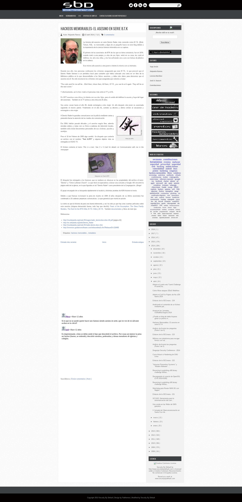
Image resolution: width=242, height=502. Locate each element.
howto (164, 207)
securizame (155, 217)
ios (153, 181)
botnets (178, 209)
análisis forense (172, 166)
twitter (165, 177)
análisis (166, 205)
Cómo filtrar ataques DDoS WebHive (166, 291)
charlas (166, 181)
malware (176, 162)
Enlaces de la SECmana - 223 (164, 334)
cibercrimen (156, 187)
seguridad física (155, 203)
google (177, 179)
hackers (160, 189)
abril (155, 281)
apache (163, 203)
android (169, 169)
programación (164, 211)
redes (177, 215)
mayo (155, 277)
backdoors (176, 213)
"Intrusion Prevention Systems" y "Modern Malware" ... (165, 365)
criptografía (170, 199)
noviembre (157, 253)
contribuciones (170, 159)
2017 (153, 233)
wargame (172, 211)
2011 (153, 439)
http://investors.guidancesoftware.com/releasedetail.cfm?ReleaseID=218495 (91, 227)
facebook (159, 181)
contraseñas (165, 193)
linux (175, 169)
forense (168, 197)
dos (152, 201)
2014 (153, 246)
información (171, 215)
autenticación (154, 193)
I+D (79, 15)
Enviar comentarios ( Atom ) (81, 379)
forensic (165, 215)
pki (166, 183)
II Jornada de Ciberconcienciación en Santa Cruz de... (166, 411)
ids (151, 211)
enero (155, 426)
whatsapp (173, 185)
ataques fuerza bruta (167, 213)
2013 (153, 431)
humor (170, 207)
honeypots (175, 195)
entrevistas (154, 179)
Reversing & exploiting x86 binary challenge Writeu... (165, 371)
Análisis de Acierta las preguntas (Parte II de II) (165, 329)
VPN (160, 205)
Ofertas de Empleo (90, 15)
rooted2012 (175, 201)
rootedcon (157, 185)
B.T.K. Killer (92, 209)
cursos (178, 199)
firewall (160, 201)
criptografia (174, 177)
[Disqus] (102, 278)
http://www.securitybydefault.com (161, 469)
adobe (159, 213)
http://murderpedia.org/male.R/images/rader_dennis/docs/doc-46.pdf (88, 220)
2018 (153, 229)
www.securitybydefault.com (165, 478)
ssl (177, 181)
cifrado (178, 175)
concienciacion (154, 199)
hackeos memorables (79, 233)
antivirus (161, 175)
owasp (170, 187)
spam (170, 183)
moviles (155, 211)
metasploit (169, 191)
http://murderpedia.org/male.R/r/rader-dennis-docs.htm (83, 225)
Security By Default (106, 498)
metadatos (92, 233)
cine (168, 195)
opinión (176, 183)
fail (156, 201)
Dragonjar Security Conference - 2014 (166, 350)
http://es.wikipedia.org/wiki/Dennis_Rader (78, 223)
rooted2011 (154, 205)
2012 (153, 435)
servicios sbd (174, 217)
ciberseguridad (171, 203)
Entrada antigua (138, 242)
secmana (157, 159)
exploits (153, 189)
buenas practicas (174, 205)
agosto (156, 265)
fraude (164, 187)
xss (179, 193)
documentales (116, 209)
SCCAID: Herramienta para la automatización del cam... (163, 399)
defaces (159, 215)
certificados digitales (158, 195)
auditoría (170, 175)
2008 (153, 451)
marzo (155, 418)
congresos (173, 171)
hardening (164, 171)
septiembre (157, 261)
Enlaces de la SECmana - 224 (164, 301)
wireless (164, 209)
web (156, 197)
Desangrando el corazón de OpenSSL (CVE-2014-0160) (166, 377)
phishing (173, 193)
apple (153, 183)
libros (169, 173)
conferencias (156, 177)
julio (155, 269)
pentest (155, 171)
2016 (153, 237)
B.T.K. (101, 209)
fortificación (157, 207)
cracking (163, 199)
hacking (160, 166)
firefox (161, 191)
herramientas (156, 162)
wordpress (171, 209)
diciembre (157, 249)
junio (155, 273)
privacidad (165, 164)
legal (174, 207)
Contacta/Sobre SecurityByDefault (113, 15)
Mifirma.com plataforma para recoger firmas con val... (166, 339)
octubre (156, 257)
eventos (167, 162)
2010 (153, 443)
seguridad (154, 164)
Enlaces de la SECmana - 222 (164, 360)
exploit (161, 197)
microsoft (159, 183)
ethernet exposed (166, 179)
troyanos (165, 185)
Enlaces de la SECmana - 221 (164, 394)
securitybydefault (155, 209)
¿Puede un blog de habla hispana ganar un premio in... (165, 317)
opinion (167, 189)
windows (177, 173)
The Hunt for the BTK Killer (77, 209)
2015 (153, 242)
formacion (167, 201)
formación (175, 197)
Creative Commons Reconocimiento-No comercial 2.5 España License (167, 472)
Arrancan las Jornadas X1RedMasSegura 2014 (162, 311)
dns (178, 203)
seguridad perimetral (164, 217)
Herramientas (71, 15)
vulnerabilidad (158, 169)
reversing (153, 175)
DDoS (176, 187)
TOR (154, 213)
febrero (156, 422)
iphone (172, 181)
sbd (152, 197)
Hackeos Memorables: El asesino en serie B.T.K (94, 28)
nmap (176, 191)
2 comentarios (109, 35)
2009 (153, 447)
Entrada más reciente (68, 242)
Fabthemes (126, 498)
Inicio (61, 15)
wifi (173, 189)
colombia (153, 215)
